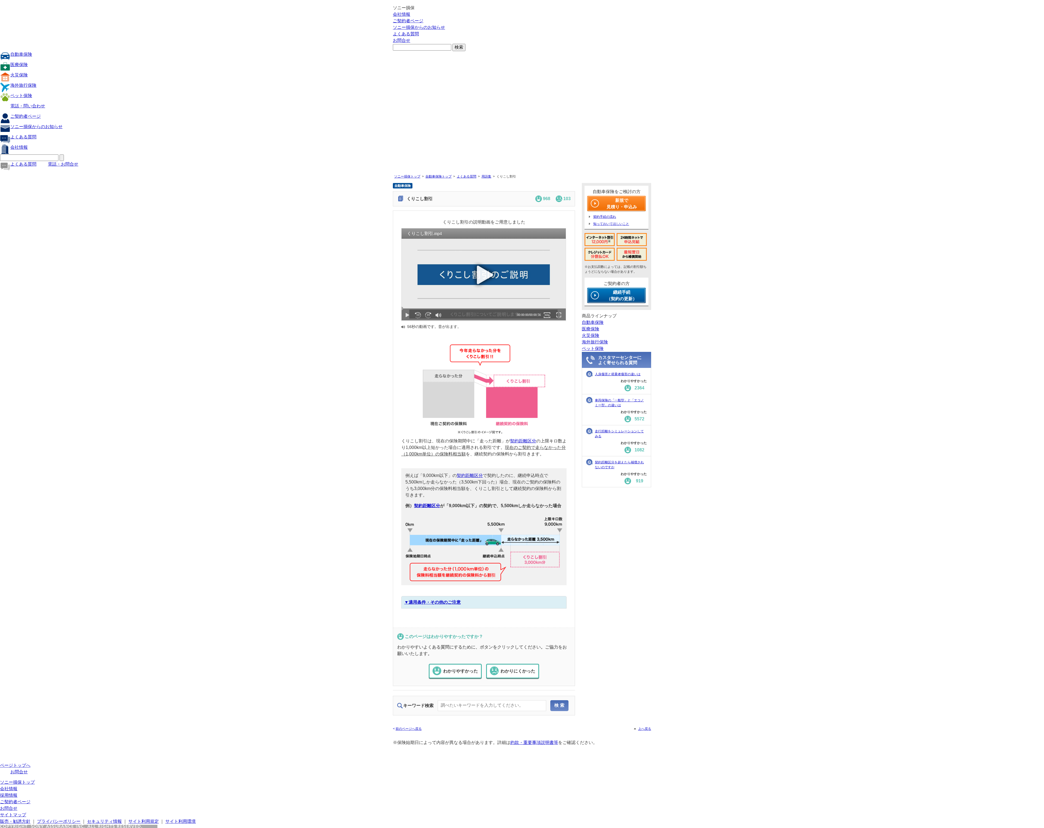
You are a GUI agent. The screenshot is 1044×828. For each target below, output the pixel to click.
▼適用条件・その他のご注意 (432, 602)
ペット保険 (21, 95)
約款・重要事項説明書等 (534, 742)
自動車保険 (21, 54)
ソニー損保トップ (407, 176)
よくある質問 (406, 34)
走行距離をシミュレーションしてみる (619, 433)
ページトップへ (15, 765)
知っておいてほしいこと (611, 224)
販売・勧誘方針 (15, 821)
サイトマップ (13, 815)
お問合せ (401, 40)
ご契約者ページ (408, 20)
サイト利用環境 (180, 821)
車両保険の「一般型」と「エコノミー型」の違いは (619, 402)
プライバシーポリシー (58, 821)
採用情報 (8, 795)
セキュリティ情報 (104, 821)
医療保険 (19, 64)
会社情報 (401, 14)
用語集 (486, 176)
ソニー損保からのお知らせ (419, 27)
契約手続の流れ (604, 217)
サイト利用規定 (143, 821)
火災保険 (19, 75)
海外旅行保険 (23, 85)
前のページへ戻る (409, 729)
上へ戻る (644, 729)
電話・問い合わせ (27, 106)
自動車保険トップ (438, 176)
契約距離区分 (523, 441)
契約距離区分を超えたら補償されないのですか (619, 464)
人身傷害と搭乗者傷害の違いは (618, 374)
